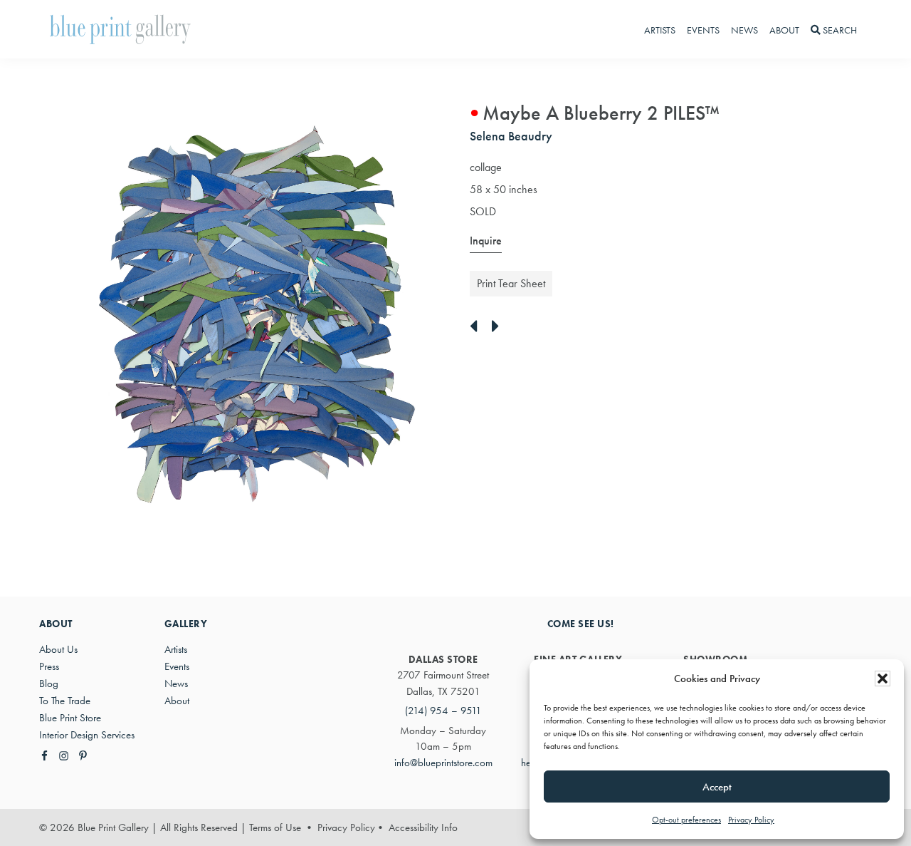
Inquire (486, 240)
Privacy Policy (751, 819)
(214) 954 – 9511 (443, 710)
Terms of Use (275, 827)
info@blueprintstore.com (443, 762)
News (176, 683)
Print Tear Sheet (511, 283)
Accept (717, 787)
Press (49, 666)
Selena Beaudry (511, 136)
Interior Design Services (87, 735)
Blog (48, 683)
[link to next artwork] (499, 327)
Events (176, 666)
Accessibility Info (423, 827)
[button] (882, 678)
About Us (58, 649)
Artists (175, 649)
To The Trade (64, 700)
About (176, 700)
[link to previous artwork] (477, 327)
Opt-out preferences (686, 819)
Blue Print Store (70, 718)
